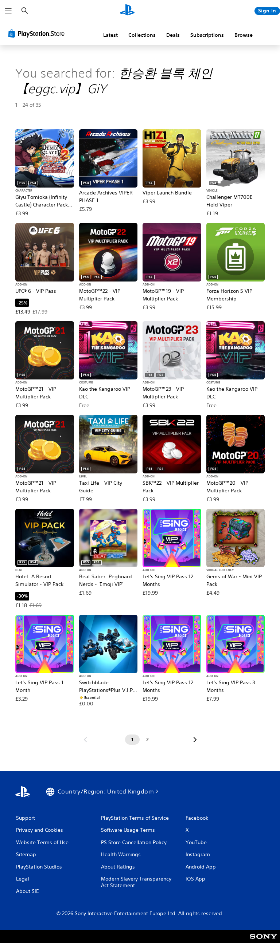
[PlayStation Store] (38, 33)
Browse (243, 35)
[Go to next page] (195, 739)
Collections (142, 35)
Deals (173, 35)
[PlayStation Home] (127, 11)
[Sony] (263, 941)
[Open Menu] (8, 11)
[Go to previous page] (85, 739)
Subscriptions (207, 35)
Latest (110, 35)
